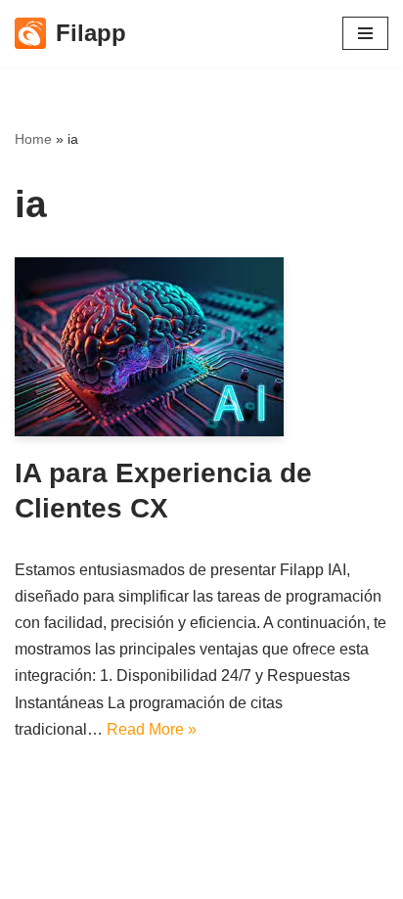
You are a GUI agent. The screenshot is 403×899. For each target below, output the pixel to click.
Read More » (152, 729)
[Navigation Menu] (365, 33)
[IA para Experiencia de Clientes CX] (201, 346)
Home (33, 139)
